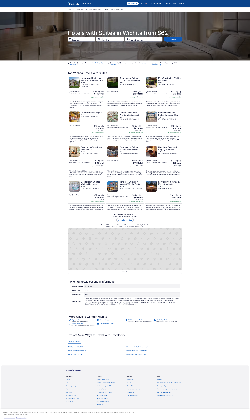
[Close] (247, 414)
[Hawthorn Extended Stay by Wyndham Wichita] (163, 161)
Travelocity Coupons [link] (102, 398)
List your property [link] (71, 386)
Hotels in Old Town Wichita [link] (76, 354)
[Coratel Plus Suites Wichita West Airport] (125, 127)
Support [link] (159, 379)
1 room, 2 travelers (136, 40)
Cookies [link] (129, 382)
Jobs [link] (67, 382)
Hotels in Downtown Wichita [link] (77, 350)
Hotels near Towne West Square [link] (136, 354)
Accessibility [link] (130, 392)
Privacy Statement (9, 418)
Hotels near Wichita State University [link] (137, 347)
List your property (156, 3)
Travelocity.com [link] (70, 9)
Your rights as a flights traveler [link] (165, 395)
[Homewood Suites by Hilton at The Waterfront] (86, 92)
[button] (125, 335)
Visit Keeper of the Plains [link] (76, 347)
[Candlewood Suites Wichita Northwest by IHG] (125, 92)
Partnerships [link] (69, 389)
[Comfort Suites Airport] (86, 127)
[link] (83, 320)
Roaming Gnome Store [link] (72, 398)
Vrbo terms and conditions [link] (134, 389)
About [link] (68, 379)
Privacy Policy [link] (131, 379)
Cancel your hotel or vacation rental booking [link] (169, 382)
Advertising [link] (69, 401)
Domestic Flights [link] (101, 389)
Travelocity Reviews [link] (102, 395)
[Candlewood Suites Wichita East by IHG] (125, 161)
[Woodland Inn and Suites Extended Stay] (163, 127)
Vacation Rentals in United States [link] (106, 382)
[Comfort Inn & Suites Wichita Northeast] (86, 195)
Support (167, 3)
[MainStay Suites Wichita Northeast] (163, 92)
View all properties (125, 220)
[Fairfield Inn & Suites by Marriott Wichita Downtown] (163, 195)
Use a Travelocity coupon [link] (164, 392)
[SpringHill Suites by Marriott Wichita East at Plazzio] (125, 195)
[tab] (74, 341)
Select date (76, 40)
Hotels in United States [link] (103, 379)
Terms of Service (21, 418)
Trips (174, 3)
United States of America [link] (95, 9)
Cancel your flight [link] (162, 386)
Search (173, 39)
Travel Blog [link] (100, 404)
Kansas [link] (106, 9)
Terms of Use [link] (130, 386)
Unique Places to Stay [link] (103, 401)
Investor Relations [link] (71, 395)
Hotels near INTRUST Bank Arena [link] (136, 350)
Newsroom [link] (69, 392)
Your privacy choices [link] (132, 395)
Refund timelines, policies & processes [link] (167, 389)
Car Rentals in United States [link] (104, 392)
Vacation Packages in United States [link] (106, 386)
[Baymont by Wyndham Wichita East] (86, 161)
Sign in (181, 3)
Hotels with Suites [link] (82, 9)
